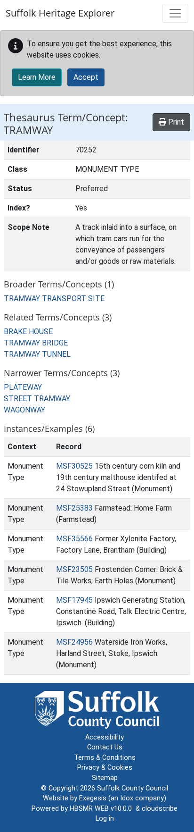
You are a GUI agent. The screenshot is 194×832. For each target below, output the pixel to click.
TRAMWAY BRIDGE (36, 342)
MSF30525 (74, 466)
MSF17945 (74, 600)
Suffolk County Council (132, 788)
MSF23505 (74, 569)
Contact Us (104, 747)
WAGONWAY (24, 409)
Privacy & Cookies (104, 768)
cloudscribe (160, 809)
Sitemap (105, 778)
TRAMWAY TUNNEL (37, 354)
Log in (105, 819)
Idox (126, 798)
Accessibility (104, 737)
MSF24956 (74, 642)
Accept (85, 77)
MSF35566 (74, 538)
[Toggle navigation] (175, 13)
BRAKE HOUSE (28, 331)
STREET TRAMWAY (37, 398)
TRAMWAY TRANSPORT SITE (54, 298)
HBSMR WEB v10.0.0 (103, 809)
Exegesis (92, 798)
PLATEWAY (23, 387)
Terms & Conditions (105, 758)
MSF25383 (74, 508)
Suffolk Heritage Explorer (60, 13)
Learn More (37, 77)
